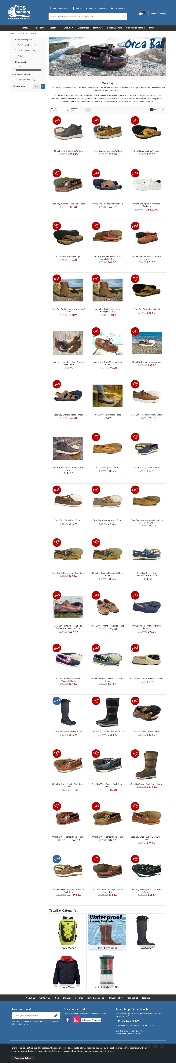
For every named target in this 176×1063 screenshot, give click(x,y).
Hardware (98, 27)
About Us (30, 998)
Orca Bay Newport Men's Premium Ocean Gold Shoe (147, 521)
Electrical (54, 27)
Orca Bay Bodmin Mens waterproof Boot (68, 310)
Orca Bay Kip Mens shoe (107, 467)
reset (36, 86)
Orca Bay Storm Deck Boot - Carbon (107, 731)
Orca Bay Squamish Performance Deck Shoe (68, 890)
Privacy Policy (116, 998)
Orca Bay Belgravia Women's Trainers (146, 204)
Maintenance (39, 27)
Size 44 (56, 743)
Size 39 (68, 735)
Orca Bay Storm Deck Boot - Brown (146, 784)
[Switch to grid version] (151, 109)
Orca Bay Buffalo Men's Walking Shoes (108, 363)
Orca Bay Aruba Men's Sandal (146, 151)
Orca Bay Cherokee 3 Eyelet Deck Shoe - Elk (107, 890)
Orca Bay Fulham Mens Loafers (146, 362)
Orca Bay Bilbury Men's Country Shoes (146, 257)
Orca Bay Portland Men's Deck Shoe (107, 625)
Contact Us (44, 998)
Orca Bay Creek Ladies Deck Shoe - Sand (147, 838)
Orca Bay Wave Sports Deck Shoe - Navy (107, 785)
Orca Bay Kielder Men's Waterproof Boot (68, 468)
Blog (56, 998)
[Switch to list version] (159, 109)
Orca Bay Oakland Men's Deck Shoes (68, 573)
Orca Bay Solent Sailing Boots (68, 731)
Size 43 (80, 739)
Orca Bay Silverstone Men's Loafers (146, 678)
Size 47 (116, 743)
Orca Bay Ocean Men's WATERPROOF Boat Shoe (146, 574)
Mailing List (132, 998)
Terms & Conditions (96, 998)
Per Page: (75, 108)
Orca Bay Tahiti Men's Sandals (146, 731)
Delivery (67, 998)
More (151, 27)
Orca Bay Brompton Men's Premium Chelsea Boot (68, 363)
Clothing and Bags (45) (27, 45)
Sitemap (146, 998)
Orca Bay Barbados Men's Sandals (107, 203)
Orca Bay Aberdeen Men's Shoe (68, 151)
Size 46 (80, 743)
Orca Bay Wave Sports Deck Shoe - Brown (68, 785)
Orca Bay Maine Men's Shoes (68, 520)
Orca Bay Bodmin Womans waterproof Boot (107, 310)
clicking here (108, 1051)
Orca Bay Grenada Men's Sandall (68, 414)
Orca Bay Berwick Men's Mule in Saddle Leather (107, 257)
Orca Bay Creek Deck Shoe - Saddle (68, 837)
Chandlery (68, 27)
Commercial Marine (135, 27)
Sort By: (53, 108)
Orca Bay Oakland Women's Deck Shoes (107, 574)
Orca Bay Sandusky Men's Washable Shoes (107, 679)
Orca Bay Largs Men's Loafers (146, 467)
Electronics (83, 27)
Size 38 (56, 735)
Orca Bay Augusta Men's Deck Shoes (68, 203)
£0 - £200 (18, 67)
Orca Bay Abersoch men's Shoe (108, 151)
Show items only (26, 80)
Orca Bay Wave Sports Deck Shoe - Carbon (147, 890)
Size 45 (68, 743)
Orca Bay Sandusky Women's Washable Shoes (68, 679)
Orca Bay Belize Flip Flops (68, 256)
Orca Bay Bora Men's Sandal (147, 309)
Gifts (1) (21, 56)
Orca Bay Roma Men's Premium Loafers (146, 626)
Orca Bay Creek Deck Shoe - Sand (107, 837)
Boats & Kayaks (114, 27)
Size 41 (56, 739)
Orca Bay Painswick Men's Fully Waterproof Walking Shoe (68, 626)
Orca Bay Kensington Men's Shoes (147, 414)
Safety (25, 27)
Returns (79, 998)
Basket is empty (158, 13)
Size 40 (80, 735)
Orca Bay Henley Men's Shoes (107, 414)
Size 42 (68, 739)
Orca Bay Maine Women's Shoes (107, 520)
